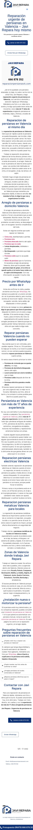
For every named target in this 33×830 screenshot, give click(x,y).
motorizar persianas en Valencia (13, 619)
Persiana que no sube (12, 244)
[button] (27, 9)
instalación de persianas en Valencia (17, 612)
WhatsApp (23, 292)
